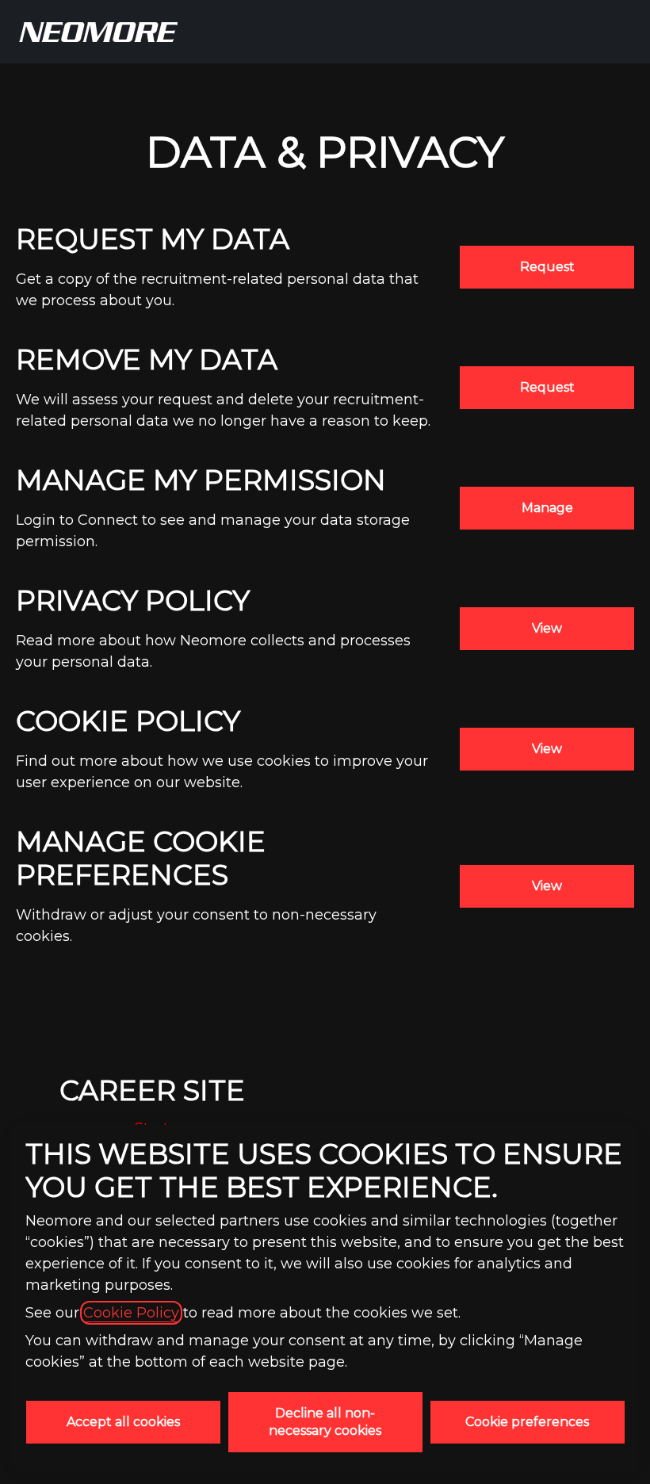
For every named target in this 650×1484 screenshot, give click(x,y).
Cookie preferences (527, 1421)
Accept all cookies (123, 1421)
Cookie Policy (131, 1312)
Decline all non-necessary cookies (325, 1422)
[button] (547, 886)
